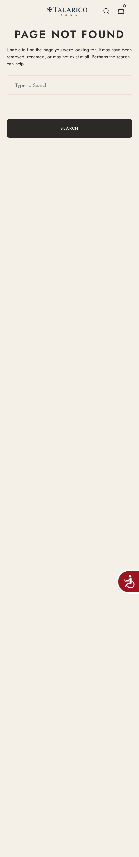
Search (69, 128)
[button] (10, 11)
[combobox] (69, 85)
